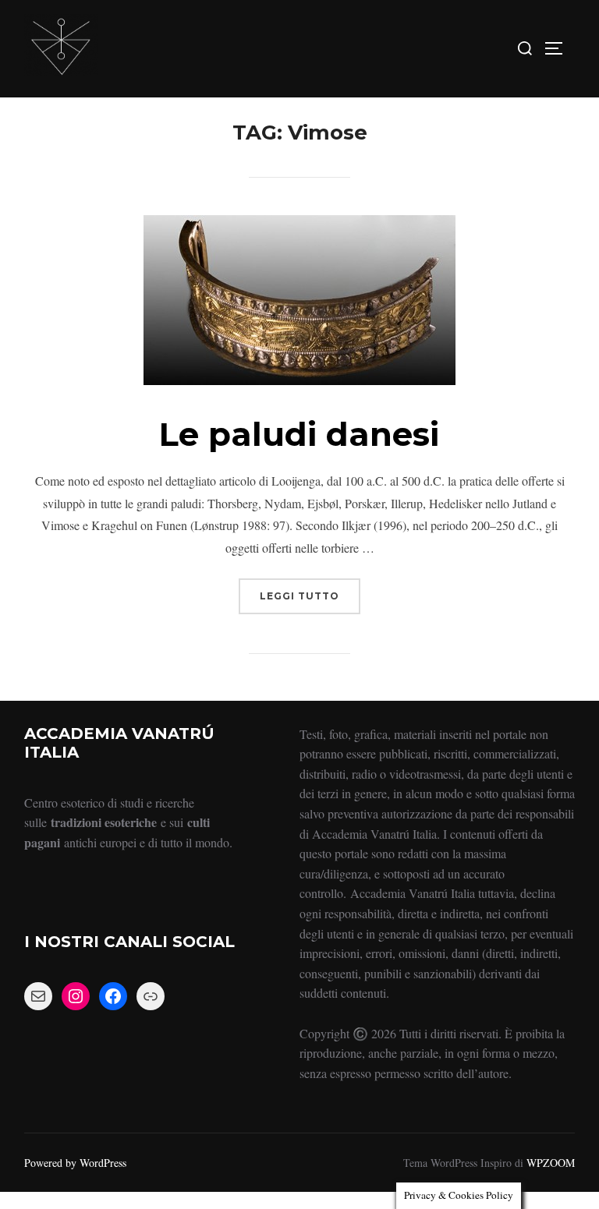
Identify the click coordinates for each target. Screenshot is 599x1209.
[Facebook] (113, 996)
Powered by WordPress (75, 1162)
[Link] (150, 996)
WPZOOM (550, 1162)
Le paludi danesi (299, 434)
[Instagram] (76, 996)
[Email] (38, 996)
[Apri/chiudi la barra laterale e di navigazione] (559, 48)
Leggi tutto (310, 590)
